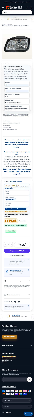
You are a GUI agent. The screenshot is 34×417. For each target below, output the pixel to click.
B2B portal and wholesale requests (9, 356)
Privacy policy (4, 361)
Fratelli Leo (9, 412)
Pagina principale (6, 24)
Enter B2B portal (9, 336)
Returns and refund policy (7, 360)
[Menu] (3, 8)
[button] (31, 8)
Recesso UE (28, 413)
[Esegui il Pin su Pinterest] (19, 302)
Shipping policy (5, 359)
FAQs (3, 357)
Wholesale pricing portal (10, 211)
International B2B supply (21, 211)
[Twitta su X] (11, 302)
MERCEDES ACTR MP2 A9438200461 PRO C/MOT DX (15, 25)
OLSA (6, 181)
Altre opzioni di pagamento (17, 255)
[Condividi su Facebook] (15, 302)
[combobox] (17, 12)
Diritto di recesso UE (9, 387)
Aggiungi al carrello (22, 244)
